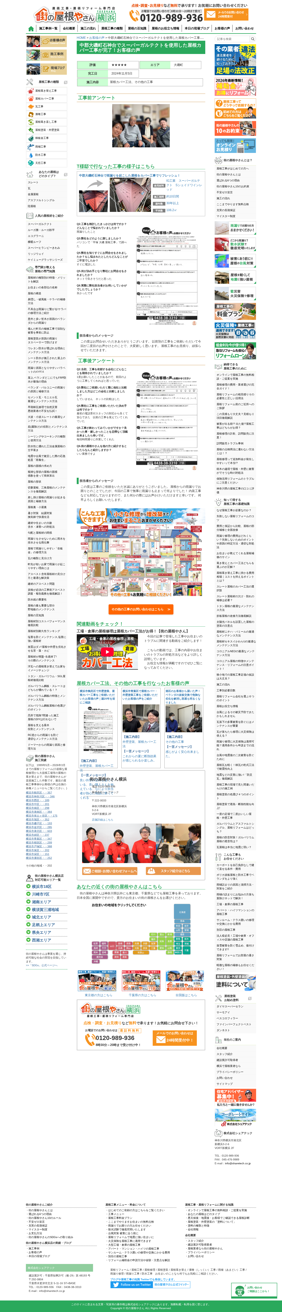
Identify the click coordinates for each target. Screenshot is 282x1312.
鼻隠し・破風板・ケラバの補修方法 (46, 301)
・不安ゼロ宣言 (35, 1221)
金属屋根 (33, 194)
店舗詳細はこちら (102, 819)
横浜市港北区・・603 (39, 831)
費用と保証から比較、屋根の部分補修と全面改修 (235, 527)
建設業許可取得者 (227, 1060)
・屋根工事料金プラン (119, 1217)
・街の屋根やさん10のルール (43, 1217)
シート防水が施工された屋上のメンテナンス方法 (46, 360)
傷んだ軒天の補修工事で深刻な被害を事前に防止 (46, 330)
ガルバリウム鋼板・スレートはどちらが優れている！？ (46, 687)
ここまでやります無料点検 (233, 204)
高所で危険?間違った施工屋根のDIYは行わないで (43, 717)
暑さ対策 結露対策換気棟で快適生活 (40, 515)
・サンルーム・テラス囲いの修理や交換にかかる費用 (138, 1252)
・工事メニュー (115, 1214)
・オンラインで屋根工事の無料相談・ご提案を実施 (216, 1210)
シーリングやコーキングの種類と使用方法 (46, 438)
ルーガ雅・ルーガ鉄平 (41, 229)
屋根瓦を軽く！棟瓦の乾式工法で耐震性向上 (235, 766)
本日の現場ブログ (197, 28)
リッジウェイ (36, 253)
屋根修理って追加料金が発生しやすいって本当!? (235, 461)
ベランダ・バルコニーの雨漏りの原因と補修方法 (46, 389)
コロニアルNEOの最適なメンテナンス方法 (236, 653)
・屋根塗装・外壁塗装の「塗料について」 (210, 1221)
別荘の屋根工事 (226, 929)
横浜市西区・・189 (37, 800)
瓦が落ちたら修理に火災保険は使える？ (235, 733)
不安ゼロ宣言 (225, 192)
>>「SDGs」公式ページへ (42, 965)
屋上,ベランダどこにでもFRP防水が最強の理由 (47, 379)
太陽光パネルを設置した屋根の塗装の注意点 (235, 623)
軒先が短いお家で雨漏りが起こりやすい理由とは (46, 566)
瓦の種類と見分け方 (40, 558)
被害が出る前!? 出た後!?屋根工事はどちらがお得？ (235, 425)
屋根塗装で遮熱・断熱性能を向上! (235, 806)
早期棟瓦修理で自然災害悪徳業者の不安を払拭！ (42, 409)
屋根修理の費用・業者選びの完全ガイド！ (235, 386)
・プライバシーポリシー (200, 1252)
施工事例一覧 (48, 28)
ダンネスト (223, 1030)
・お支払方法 (34, 1233)
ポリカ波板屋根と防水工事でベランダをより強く (235, 876)
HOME (81, 37)
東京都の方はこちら (98, 995)
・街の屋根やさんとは (39, 1210)
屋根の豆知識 (137, 28)
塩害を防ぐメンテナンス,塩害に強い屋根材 (47, 638)
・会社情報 (192, 1229)
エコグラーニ (36, 235)
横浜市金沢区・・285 (39, 827)
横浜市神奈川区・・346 (40, 796)
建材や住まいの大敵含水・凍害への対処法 (41, 524)
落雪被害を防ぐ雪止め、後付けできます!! (235, 947)
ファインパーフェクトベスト (234, 1024)
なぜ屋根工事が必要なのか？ (234, 510)
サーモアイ (223, 1012)
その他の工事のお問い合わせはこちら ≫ (141, 609)
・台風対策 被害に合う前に (122, 1233)
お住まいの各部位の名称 (42, 287)
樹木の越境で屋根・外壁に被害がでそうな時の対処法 (235, 470)
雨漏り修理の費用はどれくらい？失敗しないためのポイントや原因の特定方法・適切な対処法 (235, 541)
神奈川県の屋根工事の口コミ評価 (235, 490)
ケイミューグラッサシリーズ (45, 259)
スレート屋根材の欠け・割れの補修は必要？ (235, 598)
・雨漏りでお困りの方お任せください (128, 1225)
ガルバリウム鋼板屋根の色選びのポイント (46, 707)
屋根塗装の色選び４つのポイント (235, 796)
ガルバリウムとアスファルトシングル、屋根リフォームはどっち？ (235, 827)
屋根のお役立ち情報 (165, 28)
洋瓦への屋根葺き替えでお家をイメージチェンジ (46, 668)
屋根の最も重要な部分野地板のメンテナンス (41, 607)
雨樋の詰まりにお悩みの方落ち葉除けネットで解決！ (235, 896)
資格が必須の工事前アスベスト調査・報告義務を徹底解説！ (46, 591)
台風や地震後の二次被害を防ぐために (235, 757)
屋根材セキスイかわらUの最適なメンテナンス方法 (236, 643)
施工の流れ (88, 28)
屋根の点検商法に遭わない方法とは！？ (235, 451)
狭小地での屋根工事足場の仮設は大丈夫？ (235, 676)
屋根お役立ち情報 (227, 706)
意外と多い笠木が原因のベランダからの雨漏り (46, 320)
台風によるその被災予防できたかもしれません (235, 714)
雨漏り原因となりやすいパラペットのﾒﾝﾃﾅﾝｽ (46, 369)
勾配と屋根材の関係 (40, 532)
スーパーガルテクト (40, 224)
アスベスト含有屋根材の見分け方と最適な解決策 (46, 575)
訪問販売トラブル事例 (230, 443)
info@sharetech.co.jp (238, 1163)
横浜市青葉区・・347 (39, 838)
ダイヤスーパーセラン (230, 1006)
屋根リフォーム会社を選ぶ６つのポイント (235, 698)
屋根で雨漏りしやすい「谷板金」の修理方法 (45, 550)
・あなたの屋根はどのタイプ (202, 1214)
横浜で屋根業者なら (229, 1065)
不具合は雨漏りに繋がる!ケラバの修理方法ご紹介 (47, 311)
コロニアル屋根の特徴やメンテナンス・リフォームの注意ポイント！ (235, 664)
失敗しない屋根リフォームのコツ (235, 518)
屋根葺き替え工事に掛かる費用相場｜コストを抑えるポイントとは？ (235, 576)
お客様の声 (222, 28)
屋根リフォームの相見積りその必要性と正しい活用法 (235, 396)
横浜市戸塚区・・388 (39, 846)
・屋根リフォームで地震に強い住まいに (130, 1237)
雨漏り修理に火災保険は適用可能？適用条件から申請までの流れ (235, 745)
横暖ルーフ (34, 241)
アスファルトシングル (41, 200)
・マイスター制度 (36, 1229)
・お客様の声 (34, 1252)
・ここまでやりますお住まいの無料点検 (130, 1221)
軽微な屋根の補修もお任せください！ (235, 967)
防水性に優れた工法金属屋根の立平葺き (46, 448)
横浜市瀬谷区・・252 (39, 857)
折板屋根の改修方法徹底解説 (234, 615)
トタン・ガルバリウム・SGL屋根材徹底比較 (46, 678)
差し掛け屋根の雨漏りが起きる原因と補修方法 (46, 499)
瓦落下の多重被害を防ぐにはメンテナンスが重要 (235, 723)
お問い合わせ (244, 28)
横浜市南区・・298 (37, 807)
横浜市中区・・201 (37, 804)
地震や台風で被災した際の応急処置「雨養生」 (46, 457)
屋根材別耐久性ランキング (44, 631)
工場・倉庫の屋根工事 (230, 904)
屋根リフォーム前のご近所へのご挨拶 (235, 406)
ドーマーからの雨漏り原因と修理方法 (46, 746)
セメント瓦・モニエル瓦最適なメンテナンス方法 (42, 399)
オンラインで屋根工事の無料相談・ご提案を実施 (235, 376)
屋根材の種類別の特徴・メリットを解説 (46, 279)
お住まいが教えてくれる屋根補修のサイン (235, 555)
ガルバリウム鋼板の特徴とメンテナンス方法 (46, 697)
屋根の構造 (34, 293)
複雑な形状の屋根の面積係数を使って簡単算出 (42, 473)
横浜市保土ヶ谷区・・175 (41, 815)
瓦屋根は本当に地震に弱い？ (234, 847)
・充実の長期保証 (36, 1225)
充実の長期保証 (226, 210)
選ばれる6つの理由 (228, 180)
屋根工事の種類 (112, 28)
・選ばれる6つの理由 (39, 1214)
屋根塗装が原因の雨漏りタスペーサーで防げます (42, 340)
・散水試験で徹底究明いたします (126, 1229)
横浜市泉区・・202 (37, 850)
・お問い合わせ (194, 1256)
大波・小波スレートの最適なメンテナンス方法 (46, 418)
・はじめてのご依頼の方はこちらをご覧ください (135, 1210)
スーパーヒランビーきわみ (44, 247)
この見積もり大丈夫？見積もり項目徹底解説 (235, 415)
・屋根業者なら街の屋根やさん (204, 1248)
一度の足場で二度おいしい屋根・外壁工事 (234, 815)
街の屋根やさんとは (229, 174)
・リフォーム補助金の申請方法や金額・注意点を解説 (138, 1260)
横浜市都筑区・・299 (39, 842)
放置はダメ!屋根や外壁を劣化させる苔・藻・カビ (47, 648)
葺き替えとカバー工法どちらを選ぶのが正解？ (235, 564)
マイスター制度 (226, 216)
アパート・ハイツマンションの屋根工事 (235, 912)
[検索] (253, 39)
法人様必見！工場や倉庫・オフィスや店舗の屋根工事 (235, 937)
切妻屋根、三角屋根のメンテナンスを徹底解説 (46, 489)
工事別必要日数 (226, 690)
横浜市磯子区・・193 (39, 823)
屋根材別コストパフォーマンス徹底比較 (46, 623)
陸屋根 (32, 206)
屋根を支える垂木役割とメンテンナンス (41, 727)
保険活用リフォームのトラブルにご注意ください (235, 480)
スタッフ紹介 (225, 1054)
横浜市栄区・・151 (37, 854)
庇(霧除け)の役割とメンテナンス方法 (47, 428)
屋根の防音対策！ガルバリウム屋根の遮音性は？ (235, 839)
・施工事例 (32, 1248)
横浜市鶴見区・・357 (39, 792)
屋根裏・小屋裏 (37, 507)
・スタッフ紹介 (194, 1240)
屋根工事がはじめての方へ (233, 168)
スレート (33, 182)
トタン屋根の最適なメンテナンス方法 (235, 608)
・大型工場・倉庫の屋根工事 (123, 1244)
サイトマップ (225, 1083)
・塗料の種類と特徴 (197, 1225)
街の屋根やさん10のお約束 (233, 186)
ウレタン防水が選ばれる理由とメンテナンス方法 (46, 350)
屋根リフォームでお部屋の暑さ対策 (235, 957)
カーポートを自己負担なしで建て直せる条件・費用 (235, 866)
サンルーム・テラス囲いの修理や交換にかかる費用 (235, 921)
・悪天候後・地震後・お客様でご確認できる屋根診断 (217, 1217)
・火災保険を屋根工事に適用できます (128, 1240)
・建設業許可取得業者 (198, 1244)
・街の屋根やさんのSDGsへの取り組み (49, 1237)
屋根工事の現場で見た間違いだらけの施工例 (235, 786)
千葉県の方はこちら (142, 995)
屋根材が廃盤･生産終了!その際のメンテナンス (42, 658)
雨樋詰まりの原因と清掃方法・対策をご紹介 (235, 886)
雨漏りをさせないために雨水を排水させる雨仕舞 (46, 540)
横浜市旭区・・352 (37, 819)
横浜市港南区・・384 (39, 811)
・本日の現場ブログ (38, 1256)
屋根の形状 (34, 481)
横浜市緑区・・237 (37, 834)
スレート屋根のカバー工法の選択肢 (235, 588)
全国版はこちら (186, 995)
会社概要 (69, 28)
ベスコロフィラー (227, 1018)
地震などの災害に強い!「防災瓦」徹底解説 (234, 776)
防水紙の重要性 (37, 599)
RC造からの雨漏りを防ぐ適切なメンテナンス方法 (43, 736)
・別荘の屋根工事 (116, 1256)
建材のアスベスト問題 (41, 583)
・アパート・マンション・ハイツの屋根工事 (132, 1248)
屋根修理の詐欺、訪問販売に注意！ (235, 435)
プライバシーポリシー (230, 1071)
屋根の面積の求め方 (40, 465)
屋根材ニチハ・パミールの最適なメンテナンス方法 (235, 633)
